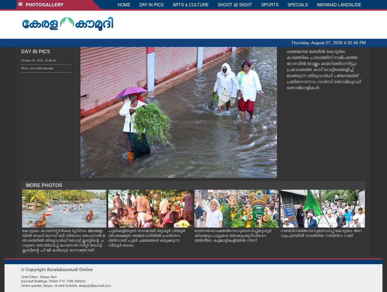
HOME (124, 5)
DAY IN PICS (151, 5)
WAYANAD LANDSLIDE (339, 5)
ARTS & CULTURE (191, 5)
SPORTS (269, 5)
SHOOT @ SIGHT (235, 5)
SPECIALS (298, 5)
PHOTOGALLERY (43, 4)
